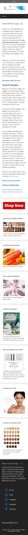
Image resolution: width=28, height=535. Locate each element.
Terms (23, 529)
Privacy (5, 529)
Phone (11, 490)
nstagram (13, 499)
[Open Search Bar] (26, 16)
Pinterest (12, 509)
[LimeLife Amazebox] (11, 334)
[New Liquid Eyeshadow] (14, 295)
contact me (14, 176)
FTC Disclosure (14, 529)
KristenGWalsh (9, 523)
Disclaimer (11, 531)
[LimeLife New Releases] (14, 264)
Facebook (12, 504)
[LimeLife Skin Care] (14, 413)
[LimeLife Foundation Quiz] (11, 448)
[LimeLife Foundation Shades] (14, 232)
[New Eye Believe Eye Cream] (14, 369)
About (18, 531)
